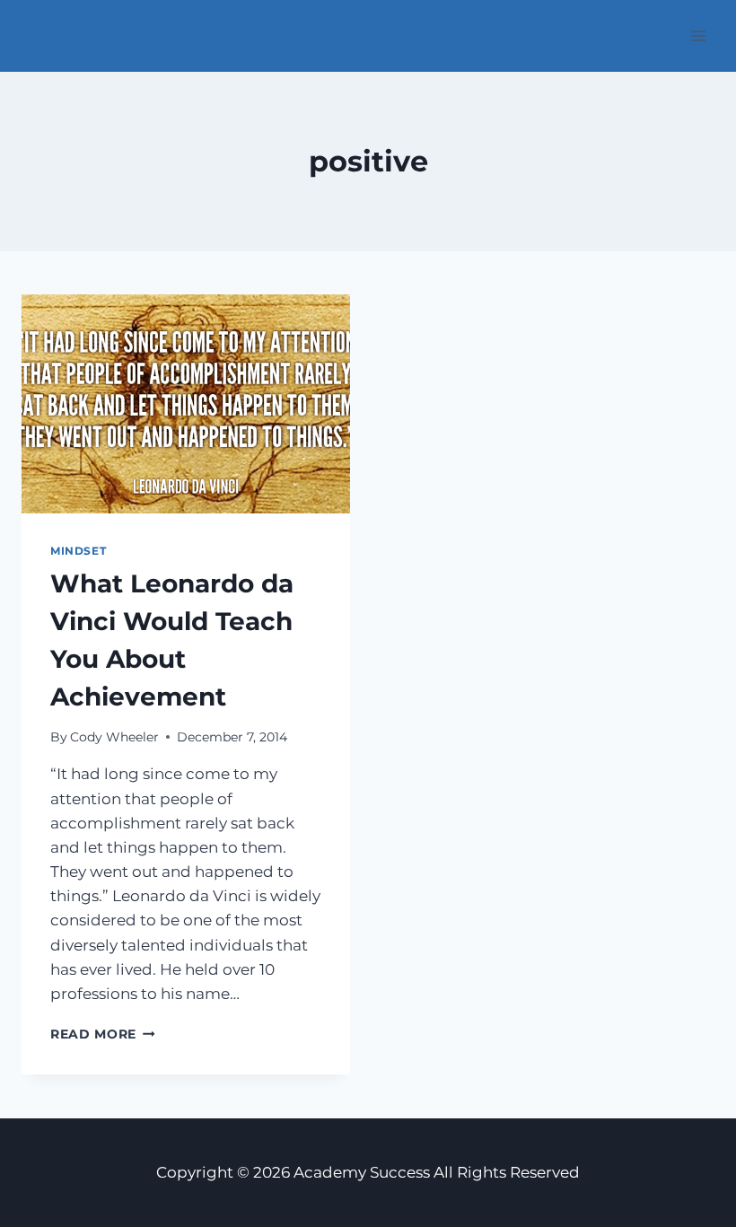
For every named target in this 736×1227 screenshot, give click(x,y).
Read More (102, 1034)
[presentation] (186, 403)
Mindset (78, 550)
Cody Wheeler (114, 737)
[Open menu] (697, 35)
